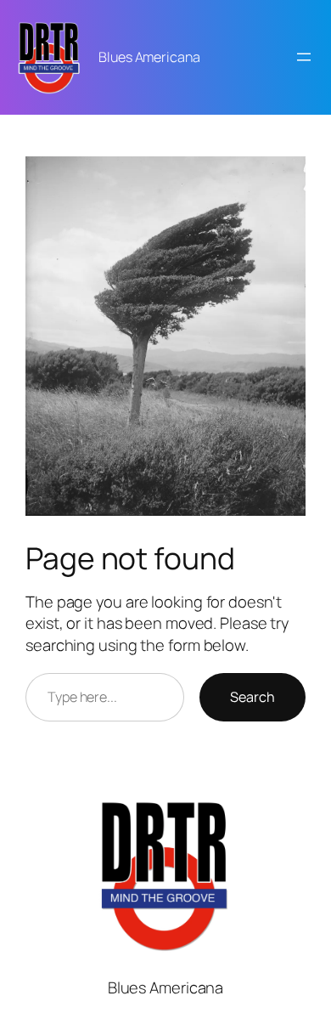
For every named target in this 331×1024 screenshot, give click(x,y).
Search (252, 696)
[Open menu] (304, 57)
